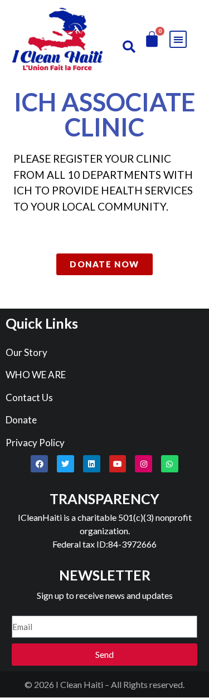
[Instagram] (143, 463)
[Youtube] (118, 463)
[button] (129, 46)
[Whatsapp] (169, 463)
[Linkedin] (91, 463)
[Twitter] (65, 463)
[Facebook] (39, 463)
